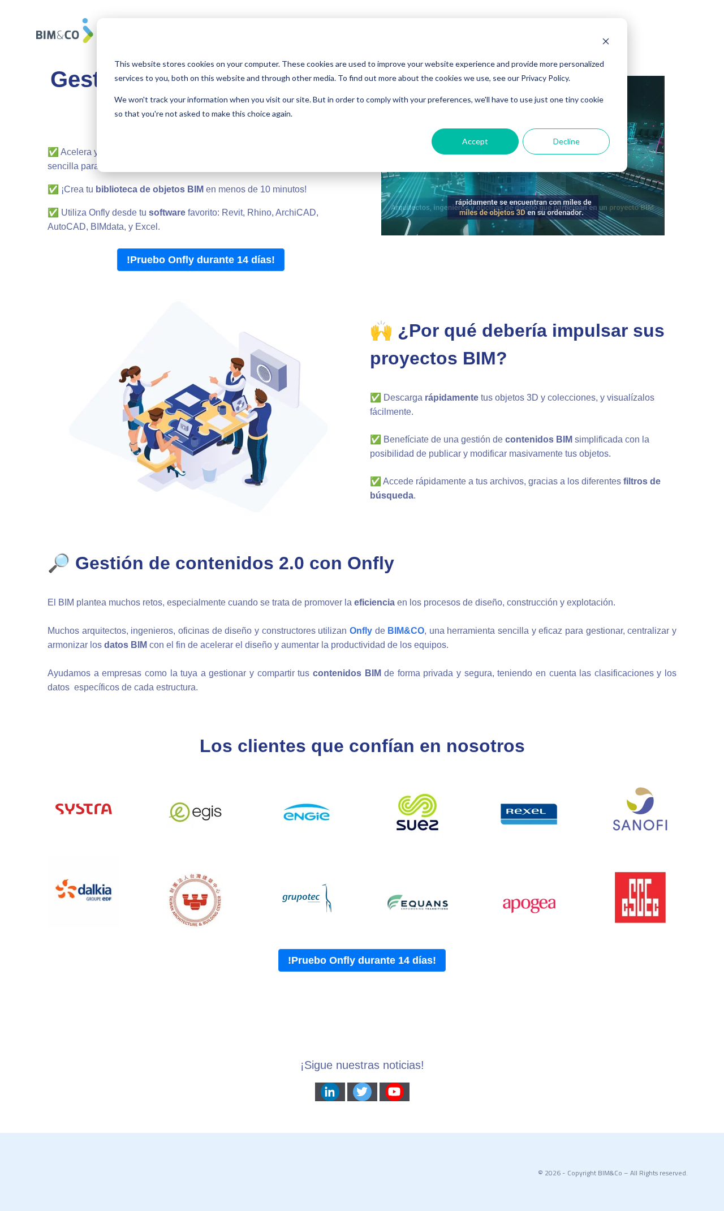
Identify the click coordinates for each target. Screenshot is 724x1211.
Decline (566, 141)
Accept (475, 141)
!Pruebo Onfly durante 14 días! (201, 259)
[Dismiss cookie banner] (606, 43)
